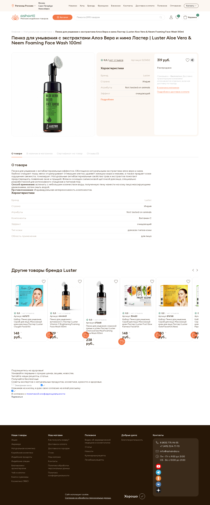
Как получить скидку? (58, 440)
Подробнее (107, 99)
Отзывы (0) (93, 153)
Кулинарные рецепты (95, 455)
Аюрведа (16, 444)
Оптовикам (175, 6)
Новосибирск (44, 9)
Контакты (128, 6)
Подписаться (17, 397)
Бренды (91, 6)
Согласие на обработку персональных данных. (88, 498)
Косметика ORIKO (20, 481)
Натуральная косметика (23, 448)
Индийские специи (20, 461)
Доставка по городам (59, 448)
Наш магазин (54, 457)
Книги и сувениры (19, 477)
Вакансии (116, 6)
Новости (89, 451)
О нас (51, 452)
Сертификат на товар (70, 153)
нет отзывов (116, 60)
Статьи (88, 447)
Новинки (73, 6)
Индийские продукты (21, 457)
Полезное (162, 6)
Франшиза (103, 6)
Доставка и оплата (145, 6)
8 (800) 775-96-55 (169, 442)
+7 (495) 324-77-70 (170, 446)
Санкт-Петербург (45, 6)
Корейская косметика (22, 452)
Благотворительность (132, 440)
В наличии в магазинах (168, 87)
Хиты (82, 6)
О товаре (16, 153)
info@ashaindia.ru (169, 451)
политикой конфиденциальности (45, 393)
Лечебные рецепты (94, 460)
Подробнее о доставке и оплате (173, 92)
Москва (41, 3)
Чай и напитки (18, 472)
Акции (14, 440)
